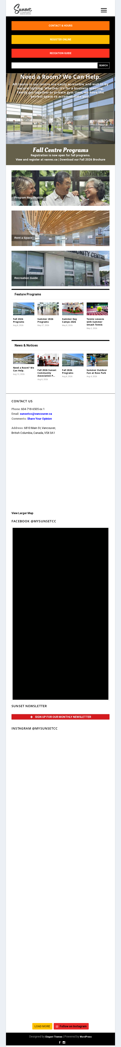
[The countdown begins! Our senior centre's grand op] (85, 863)
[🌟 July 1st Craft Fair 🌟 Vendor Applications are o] (36, 920)
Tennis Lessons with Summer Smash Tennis (95, 321)
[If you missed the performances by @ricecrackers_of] (85, 749)
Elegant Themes (53, 1036)
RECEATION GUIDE (60, 53)
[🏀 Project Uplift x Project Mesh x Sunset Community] (85, 949)
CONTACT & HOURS (60, 25)
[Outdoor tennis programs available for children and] (85, 777)
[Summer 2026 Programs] (48, 308)
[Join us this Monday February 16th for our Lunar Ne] (36, 1006)
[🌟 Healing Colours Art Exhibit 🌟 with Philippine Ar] (85, 892)
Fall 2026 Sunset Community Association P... (46, 373)
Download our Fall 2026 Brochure (82, 159)
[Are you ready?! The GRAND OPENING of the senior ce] (36, 892)
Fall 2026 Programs (18, 320)
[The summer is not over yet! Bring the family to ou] (36, 777)
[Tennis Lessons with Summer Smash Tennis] (97, 308)
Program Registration (28, 197)
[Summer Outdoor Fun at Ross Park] (97, 360)
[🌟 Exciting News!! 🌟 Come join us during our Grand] (85, 920)
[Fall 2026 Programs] (24, 308)
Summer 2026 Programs (45, 320)
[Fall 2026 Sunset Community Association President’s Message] (48, 360)
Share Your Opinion (39, 418)
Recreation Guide (26, 278)
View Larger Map (22, 513)
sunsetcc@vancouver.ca (36, 413)
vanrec (48, 159)
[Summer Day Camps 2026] (73, 308)
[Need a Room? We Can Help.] (24, 359)
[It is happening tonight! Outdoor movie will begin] (36, 749)
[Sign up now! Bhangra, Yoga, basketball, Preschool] (85, 1006)
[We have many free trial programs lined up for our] (85, 806)
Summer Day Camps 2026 (69, 320)
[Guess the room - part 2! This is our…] (85, 835)
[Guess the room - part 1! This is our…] (36, 863)
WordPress (86, 1036)
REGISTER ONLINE (60, 39)
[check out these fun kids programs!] (36, 978)
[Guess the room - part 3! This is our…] (36, 835)
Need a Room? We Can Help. (60, 77)
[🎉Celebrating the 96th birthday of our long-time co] (85, 978)
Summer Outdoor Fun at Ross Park (97, 371)
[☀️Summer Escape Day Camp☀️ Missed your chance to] (36, 949)
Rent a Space (23, 237)
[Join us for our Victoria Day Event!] (36, 806)
